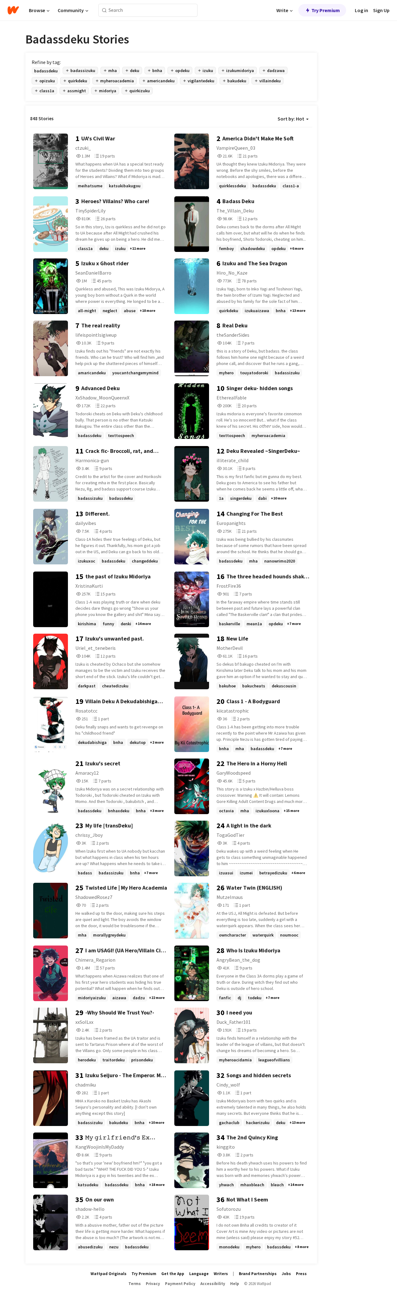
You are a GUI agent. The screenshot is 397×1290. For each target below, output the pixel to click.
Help (234, 1283)
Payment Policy (180, 1283)
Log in (361, 10)
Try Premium (325, 10)
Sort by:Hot (291, 119)
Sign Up (381, 10)
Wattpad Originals (109, 1273)
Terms (134, 1283)
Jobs (286, 1273)
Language (199, 1273)
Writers (221, 1273)
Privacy (153, 1283)
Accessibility (212, 1283)
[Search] (104, 10)
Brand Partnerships (258, 1273)
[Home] (13, 10)
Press (301, 1273)
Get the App (172, 1273)
